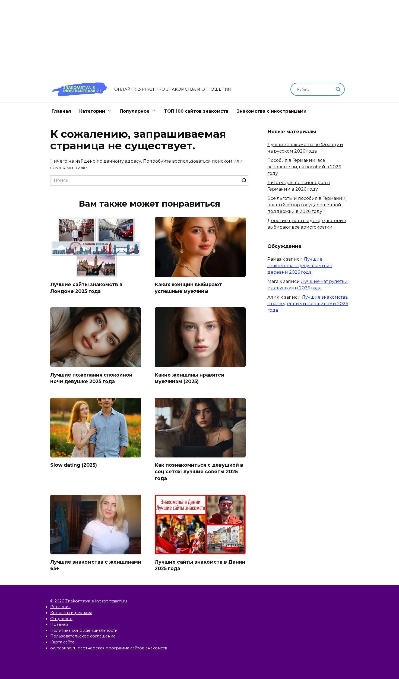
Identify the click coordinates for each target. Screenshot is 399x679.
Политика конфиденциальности (84, 630)
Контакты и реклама (71, 612)
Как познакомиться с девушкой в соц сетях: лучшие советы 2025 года (199, 471)
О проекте (61, 618)
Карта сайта (62, 642)
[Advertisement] (199, 38)
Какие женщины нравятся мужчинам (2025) (189, 378)
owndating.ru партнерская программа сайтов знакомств (108, 648)
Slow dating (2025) (73, 465)
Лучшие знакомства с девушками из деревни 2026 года (299, 266)
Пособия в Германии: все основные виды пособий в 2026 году (304, 167)
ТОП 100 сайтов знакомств (196, 111)
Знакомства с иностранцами (271, 111)
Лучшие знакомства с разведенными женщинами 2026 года (307, 304)
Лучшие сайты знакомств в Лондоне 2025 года (86, 288)
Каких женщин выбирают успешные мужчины (188, 288)
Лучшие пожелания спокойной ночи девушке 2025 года (91, 378)
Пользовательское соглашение (83, 636)
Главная (61, 111)
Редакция (60, 606)
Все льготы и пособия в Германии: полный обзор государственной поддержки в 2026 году (306, 205)
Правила (59, 624)
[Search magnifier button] (338, 89)
